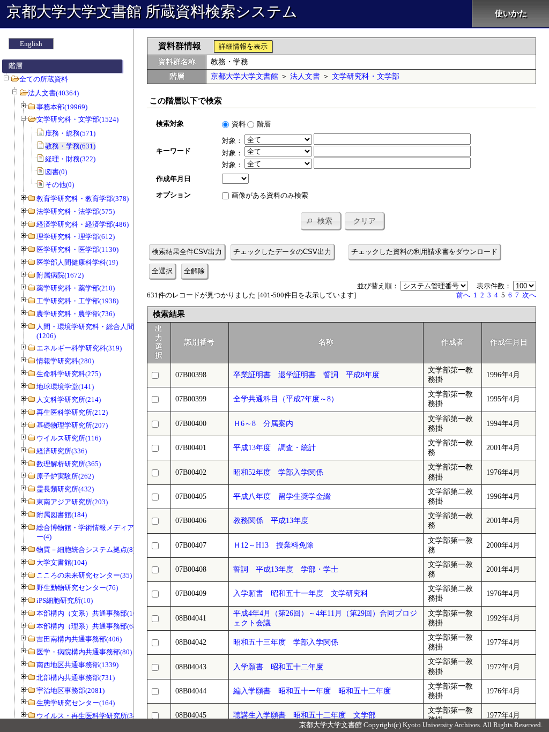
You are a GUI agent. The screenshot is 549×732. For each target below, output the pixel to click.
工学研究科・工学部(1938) (77, 301)
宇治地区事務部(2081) (70, 690)
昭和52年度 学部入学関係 (278, 472)
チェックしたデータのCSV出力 (282, 252)
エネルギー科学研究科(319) (79, 348)
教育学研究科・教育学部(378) (82, 199)
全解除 (194, 271)
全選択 (162, 271)
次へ (529, 295)
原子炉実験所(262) (65, 476)
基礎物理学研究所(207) (72, 425)
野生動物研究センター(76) (77, 588)
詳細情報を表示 (243, 46)
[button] (320, 220)
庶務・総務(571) (70, 133)
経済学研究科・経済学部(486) (82, 224)
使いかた (511, 13)
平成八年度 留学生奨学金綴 (282, 496)
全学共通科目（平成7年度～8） (285, 399)
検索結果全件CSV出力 (187, 252)
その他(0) (59, 185)
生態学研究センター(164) (75, 703)
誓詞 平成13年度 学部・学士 (285, 569)
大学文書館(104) (61, 562)
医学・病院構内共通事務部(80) (84, 652)
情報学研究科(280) (65, 361)
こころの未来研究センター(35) (84, 575)
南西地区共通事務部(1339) (77, 665)
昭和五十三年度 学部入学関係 (285, 642)
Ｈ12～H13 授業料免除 (273, 545)
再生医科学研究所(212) (72, 412)
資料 (239, 124)
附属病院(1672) (60, 275)
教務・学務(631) (70, 146)
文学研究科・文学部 (365, 76)
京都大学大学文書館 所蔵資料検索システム (152, 11)
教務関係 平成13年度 (270, 521)
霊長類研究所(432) (65, 489)
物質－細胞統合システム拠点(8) (85, 550)
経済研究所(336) (61, 451)
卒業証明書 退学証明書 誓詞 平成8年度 (306, 375)
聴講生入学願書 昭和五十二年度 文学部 (304, 715)
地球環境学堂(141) (65, 387)
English (31, 44)
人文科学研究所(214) (68, 399)
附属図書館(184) (61, 515)
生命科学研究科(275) (68, 374)
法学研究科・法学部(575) (75, 211)
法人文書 (305, 76)
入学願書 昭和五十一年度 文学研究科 (300, 593)
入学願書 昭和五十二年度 (278, 667)
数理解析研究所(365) (68, 464)
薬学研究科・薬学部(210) (75, 288)
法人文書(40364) (53, 93)
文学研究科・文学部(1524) (77, 119)
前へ (463, 295)
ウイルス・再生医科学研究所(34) (87, 716)
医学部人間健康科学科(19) (77, 262)
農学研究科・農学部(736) (75, 314)
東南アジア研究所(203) (72, 502)
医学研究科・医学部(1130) (77, 249)
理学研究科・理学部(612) (75, 237)
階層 (264, 124)
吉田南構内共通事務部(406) (79, 639)
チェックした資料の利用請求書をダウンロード (424, 252)
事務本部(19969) (61, 107)
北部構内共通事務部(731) (75, 678)
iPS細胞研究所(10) (64, 600)
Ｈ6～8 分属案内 (263, 424)
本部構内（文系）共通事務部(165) (89, 613)
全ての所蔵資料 (43, 79)
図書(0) (56, 172)
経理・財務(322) (70, 159)
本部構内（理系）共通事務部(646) (89, 626)
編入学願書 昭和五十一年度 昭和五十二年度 (312, 691)
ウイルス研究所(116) (68, 438)
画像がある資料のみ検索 (270, 195)
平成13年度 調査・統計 (274, 448)
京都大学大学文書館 (244, 76)
